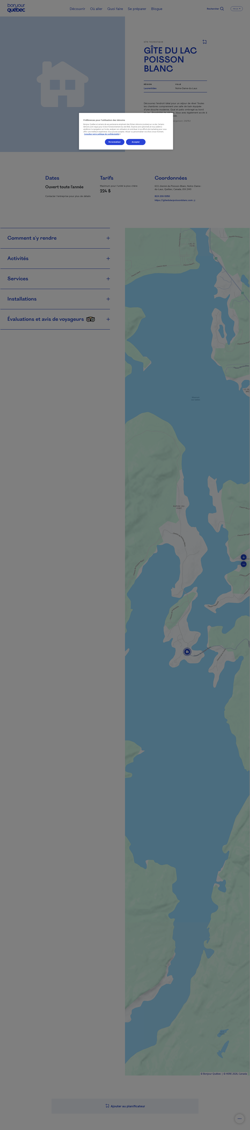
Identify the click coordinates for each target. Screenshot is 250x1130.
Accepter (136, 142)
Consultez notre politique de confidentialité (102, 134)
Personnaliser (115, 142)
